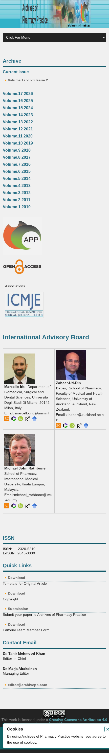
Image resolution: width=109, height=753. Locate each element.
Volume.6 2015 (17, 171)
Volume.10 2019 (18, 143)
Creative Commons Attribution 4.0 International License (71, 722)
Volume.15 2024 (18, 108)
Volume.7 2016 (17, 164)
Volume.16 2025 (18, 101)
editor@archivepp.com (27, 685)
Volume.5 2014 (17, 178)
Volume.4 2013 (17, 185)
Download (16, 578)
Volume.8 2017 (17, 157)
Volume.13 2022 (18, 122)
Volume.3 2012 (17, 193)
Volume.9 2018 (17, 150)
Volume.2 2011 (16, 200)
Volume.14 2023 (18, 115)
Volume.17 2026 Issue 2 (28, 80)
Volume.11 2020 (18, 136)
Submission (18, 609)
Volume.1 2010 (17, 207)
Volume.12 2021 (18, 129)
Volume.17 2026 (18, 93)
